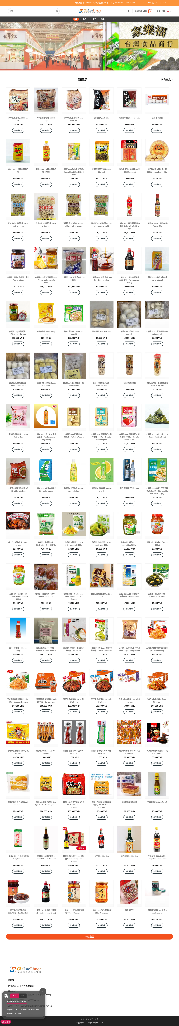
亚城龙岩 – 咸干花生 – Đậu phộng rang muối (101, 224)
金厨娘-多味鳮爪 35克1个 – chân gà (46, 752)
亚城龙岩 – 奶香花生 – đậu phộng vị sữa (18, 224)
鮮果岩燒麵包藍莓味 (129, 802)
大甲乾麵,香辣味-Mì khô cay (46, 119)
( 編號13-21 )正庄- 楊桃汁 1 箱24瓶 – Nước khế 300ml (101, 649)
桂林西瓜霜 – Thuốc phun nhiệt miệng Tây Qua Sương (73, 596)
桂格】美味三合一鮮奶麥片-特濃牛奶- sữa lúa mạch (129, 595)
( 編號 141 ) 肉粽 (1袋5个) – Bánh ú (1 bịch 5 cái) (157, 435)
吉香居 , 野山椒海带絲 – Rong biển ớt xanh (157, 595)
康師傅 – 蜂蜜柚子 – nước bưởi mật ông (74, 489)
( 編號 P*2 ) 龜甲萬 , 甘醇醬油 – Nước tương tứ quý (46, 911)
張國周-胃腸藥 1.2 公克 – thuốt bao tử (157, 911)
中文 (22, 996)
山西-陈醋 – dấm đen (129, 856)
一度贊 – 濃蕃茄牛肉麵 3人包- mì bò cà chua (18, 489)
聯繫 (103, 19)
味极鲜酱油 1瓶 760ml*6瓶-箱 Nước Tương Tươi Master (73, 858)
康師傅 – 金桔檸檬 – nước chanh (101, 489)
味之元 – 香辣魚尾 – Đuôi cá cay (18, 543)
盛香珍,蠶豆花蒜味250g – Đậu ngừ (101, 170)
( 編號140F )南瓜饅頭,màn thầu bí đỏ (46, 384)
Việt (14, 996)
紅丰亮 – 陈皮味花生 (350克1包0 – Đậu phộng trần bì (129, 649)
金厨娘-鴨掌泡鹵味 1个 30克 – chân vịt (129, 752)
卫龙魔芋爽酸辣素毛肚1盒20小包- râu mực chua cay (18, 700)
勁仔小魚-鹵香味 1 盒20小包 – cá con (129, 700)
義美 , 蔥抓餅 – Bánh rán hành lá (74, 333)
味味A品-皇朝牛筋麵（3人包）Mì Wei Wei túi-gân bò (46, 803)
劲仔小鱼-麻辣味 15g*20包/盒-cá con (73, 700)
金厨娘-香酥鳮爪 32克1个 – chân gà (73, 752)
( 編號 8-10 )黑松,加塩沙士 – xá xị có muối (157, 278)
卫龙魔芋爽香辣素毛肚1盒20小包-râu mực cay (157, 649)
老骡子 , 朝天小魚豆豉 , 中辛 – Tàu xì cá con (18, 278)
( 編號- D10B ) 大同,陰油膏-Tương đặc (157, 224)
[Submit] (57, 11)
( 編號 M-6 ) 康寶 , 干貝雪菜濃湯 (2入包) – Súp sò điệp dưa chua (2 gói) (157, 491)
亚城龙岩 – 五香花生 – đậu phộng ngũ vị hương (73, 224)
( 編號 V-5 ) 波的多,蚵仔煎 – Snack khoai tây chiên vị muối (73, 172)
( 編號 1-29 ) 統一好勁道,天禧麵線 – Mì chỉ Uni (73, 649)
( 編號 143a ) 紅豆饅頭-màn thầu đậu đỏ (157, 333)
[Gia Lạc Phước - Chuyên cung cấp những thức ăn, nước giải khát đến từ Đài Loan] (89, 11)
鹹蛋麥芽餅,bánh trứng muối (46, 333)
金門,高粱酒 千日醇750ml (129, 488)
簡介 (94, 19)
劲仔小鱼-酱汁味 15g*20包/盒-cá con (101, 700)
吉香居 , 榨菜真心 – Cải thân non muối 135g (74, 543)
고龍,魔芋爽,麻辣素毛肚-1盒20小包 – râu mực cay (46, 700)
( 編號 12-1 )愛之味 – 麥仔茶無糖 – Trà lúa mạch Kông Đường (46, 437)
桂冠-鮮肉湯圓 (157, 118)
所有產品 (166, 79)
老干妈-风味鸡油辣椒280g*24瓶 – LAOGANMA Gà (18, 912)
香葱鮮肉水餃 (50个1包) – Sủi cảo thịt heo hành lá (46, 649)
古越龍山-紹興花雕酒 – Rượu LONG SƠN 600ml (46, 857)
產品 (84, 19)
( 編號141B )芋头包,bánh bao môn (129, 333)
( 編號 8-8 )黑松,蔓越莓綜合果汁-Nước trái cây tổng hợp (129, 226)
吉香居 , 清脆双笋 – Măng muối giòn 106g (102, 543)
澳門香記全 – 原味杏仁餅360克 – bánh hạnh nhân (157, 170)
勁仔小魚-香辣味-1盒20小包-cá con (157, 700)
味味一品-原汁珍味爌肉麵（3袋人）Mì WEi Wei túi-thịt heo (101, 804)
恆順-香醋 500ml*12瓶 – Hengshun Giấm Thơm (157, 857)
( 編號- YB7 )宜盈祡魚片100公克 (74, 278)
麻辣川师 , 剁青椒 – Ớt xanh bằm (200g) (129, 543)
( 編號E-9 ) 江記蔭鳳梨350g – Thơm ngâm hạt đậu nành (46, 280)
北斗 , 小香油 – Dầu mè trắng (18, 649)
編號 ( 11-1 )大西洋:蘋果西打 (18, 170)
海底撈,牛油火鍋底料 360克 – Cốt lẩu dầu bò (129, 170)
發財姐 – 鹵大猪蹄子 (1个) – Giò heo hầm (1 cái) (46, 595)
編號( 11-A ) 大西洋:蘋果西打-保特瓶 (46, 170)
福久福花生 (129, 910)
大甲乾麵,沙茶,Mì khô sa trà (18, 119)
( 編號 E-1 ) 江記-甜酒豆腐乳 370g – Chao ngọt (74, 911)
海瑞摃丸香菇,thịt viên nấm (129, 118)
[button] (128, 11)
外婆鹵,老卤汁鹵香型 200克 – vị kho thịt (157, 752)
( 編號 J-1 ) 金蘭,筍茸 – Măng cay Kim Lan (18, 333)
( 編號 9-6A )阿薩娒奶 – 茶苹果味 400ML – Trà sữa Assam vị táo (101, 437)
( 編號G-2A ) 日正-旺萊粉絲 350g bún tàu (18, 857)
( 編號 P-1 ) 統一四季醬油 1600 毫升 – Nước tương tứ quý (129, 280)
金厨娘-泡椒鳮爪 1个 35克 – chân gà (101, 752)
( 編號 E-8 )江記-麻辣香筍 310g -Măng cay (101, 911)
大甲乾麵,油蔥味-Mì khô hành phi (73, 119)
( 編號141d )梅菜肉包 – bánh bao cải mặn (18, 384)
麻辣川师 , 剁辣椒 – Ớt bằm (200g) (157, 543)
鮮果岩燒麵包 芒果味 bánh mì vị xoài (18, 803)
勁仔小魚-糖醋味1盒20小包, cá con (18, 752)
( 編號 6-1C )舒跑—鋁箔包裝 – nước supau (46, 489)
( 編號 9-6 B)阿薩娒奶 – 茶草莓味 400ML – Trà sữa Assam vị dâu (129, 437)
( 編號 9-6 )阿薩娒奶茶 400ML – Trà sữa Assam (74, 435)
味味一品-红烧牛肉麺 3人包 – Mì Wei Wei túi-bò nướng (73, 804)
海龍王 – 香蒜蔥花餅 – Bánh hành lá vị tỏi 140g (46, 543)
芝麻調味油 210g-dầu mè (157, 802)
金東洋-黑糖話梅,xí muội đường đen (18, 435)
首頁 (76, 19)
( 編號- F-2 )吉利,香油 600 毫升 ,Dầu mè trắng (102, 278)
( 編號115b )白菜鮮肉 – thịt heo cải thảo (73, 384)
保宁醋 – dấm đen (101, 856)
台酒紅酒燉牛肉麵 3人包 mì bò (101, 595)
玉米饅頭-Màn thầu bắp (101, 331)
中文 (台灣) (161, 11)
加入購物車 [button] (18, 130)
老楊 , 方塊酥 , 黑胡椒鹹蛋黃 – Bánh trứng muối (157, 384)
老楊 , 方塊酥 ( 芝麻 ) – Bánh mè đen (101, 384)
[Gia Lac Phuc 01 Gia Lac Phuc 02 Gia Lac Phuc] (89, 46)
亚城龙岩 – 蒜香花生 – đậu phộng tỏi (46, 224)
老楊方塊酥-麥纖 (129, 383)
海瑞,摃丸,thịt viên (101, 118)
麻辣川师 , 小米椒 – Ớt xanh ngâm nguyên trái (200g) (18, 596)
